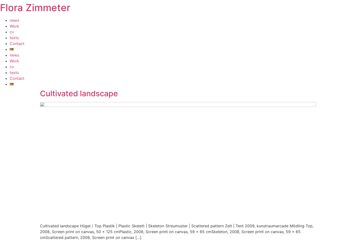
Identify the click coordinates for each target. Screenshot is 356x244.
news (14, 20)
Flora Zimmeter (35, 8)
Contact (17, 43)
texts (14, 37)
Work (14, 26)
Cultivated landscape (79, 93)
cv (12, 32)
